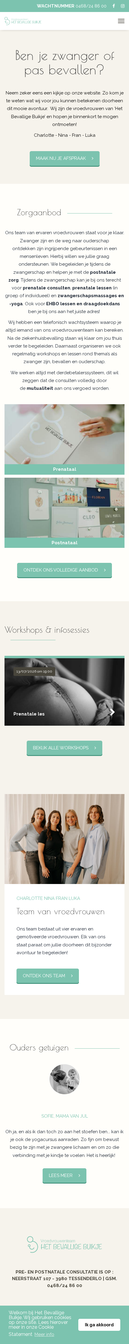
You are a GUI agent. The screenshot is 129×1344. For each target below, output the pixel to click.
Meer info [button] (44, 1334)
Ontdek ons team (44, 975)
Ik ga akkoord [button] (99, 1324)
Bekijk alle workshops (60, 748)
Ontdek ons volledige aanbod (60, 570)
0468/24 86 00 (91, 6)
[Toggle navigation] (121, 21)
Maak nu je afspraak (61, 158)
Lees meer (61, 1175)
